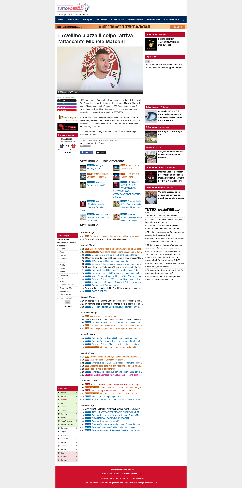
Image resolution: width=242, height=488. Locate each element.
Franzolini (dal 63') (66, 285)
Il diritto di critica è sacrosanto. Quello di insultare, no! (168, 42)
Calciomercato (92, 141)
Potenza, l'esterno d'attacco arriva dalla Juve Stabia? (131, 217)
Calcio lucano (152, 107)
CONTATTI (126, 474)
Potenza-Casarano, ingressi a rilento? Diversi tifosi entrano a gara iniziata (121, 424)
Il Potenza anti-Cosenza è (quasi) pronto (106, 261)
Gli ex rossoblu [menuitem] (171, 20)
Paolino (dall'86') (66, 298)
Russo (62, 252)
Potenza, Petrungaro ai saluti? (102, 421)
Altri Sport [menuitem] (87, 20)
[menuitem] (182, 20)
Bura (61, 278)
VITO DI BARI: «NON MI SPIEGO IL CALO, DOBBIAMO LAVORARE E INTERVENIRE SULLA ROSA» (131, 409)
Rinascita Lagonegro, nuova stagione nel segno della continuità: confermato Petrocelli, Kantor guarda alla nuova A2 (139, 375)
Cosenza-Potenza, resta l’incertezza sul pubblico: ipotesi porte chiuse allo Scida (124, 322)
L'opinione (150, 35)
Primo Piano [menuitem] (73, 20)
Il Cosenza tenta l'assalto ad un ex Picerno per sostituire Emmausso (115, 301)
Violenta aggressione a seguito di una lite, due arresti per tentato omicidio (125, 347)
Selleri (62, 281)
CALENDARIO (115, 474)
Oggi (147, 61)
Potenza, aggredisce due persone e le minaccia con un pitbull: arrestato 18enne (124, 372)
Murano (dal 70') (65, 295)
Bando (62, 268)
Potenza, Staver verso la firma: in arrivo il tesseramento (98, 217)
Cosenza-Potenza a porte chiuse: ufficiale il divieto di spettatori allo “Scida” (118, 319)
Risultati (68, 306)
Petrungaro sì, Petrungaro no (101, 285)
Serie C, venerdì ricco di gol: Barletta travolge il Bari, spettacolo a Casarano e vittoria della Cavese (131, 249)
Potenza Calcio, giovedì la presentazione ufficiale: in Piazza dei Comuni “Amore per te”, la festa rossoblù (135, 341)
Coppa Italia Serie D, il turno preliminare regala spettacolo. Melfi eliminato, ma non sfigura (132, 387)
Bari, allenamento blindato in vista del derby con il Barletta (113, 325)
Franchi (62, 249)
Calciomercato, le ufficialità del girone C (105, 360)
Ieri (152, 61)
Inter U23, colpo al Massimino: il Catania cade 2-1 (110, 390)
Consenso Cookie (115, 469)
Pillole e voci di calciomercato (100, 316)
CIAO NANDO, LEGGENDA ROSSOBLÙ (107, 418)
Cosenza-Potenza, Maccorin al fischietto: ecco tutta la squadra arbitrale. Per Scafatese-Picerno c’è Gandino (136, 344)
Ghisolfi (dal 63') (66, 288)
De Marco (63, 265)
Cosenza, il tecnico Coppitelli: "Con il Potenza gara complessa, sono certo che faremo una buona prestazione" (134, 288)
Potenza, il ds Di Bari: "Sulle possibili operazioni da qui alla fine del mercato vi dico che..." (128, 363)
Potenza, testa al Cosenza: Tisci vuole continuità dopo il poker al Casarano (122, 270)
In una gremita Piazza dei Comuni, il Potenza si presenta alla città (117, 282)
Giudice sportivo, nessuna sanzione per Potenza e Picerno (113, 328)
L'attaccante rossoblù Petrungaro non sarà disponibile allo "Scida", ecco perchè (124, 273)
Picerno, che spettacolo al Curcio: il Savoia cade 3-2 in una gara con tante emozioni (130, 393)
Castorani (63, 259)
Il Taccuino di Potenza (155, 167)
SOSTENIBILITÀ (96, 291)
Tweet (102, 152)
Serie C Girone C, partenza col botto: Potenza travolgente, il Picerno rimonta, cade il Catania (129, 384)
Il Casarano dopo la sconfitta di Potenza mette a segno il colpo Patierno (116, 304)
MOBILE (134, 474)
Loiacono (63, 255)
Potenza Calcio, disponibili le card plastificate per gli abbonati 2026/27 (120, 338)
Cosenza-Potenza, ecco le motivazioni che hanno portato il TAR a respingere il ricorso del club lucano (134, 264)
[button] (67, 302)
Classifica (62, 388)
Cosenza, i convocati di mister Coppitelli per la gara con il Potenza (117, 236)
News (148, 147)
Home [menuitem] (60, 20)
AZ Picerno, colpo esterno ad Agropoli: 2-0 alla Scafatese (118, 252)
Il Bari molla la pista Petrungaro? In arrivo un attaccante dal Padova (115, 267)
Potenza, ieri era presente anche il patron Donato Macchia (114, 415)
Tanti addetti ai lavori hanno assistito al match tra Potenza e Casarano (119, 400)
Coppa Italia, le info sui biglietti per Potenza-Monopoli (112, 255)
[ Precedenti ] (67, 152)
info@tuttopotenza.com (118, 483)
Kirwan (62, 272)
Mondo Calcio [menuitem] (153, 20)
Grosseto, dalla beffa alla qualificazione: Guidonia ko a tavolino (115, 366)
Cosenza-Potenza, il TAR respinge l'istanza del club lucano (115, 279)
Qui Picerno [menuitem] (101, 20)
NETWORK (104, 474)
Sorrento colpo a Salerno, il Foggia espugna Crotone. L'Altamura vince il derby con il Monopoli (129, 357)
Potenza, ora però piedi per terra (103, 397)
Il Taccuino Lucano (154, 188)
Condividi (87, 152)
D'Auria (62, 262)
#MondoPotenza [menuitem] (135, 20)
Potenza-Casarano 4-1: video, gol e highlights (109, 427)
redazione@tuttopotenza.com (145, 483)
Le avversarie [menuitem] (117, 20)
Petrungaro (64, 275)
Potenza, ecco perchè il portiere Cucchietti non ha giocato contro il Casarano (122, 430)
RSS (140, 474)
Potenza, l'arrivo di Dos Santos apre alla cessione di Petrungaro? (131, 204)
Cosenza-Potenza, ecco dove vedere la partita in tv (107, 239)
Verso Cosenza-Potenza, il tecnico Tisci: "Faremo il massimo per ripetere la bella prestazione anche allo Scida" (138, 276)
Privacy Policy (128, 469)
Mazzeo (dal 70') (66, 291)
